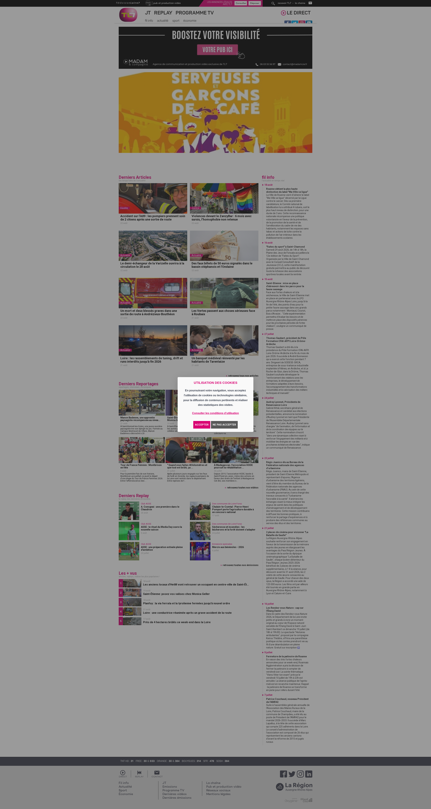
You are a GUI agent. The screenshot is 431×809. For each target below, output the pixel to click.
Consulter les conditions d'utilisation (215, 413)
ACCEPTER (202, 424)
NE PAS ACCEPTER (224, 424)
